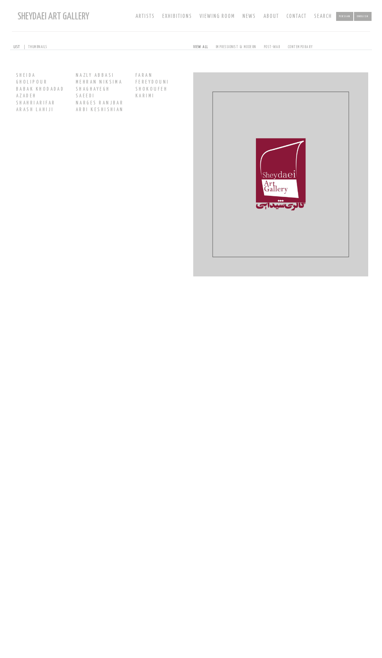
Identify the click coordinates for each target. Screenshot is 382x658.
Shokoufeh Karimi (151, 92)
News (249, 16)
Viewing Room (217, 16)
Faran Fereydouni (152, 79)
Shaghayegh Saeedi (93, 92)
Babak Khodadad (40, 89)
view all (201, 47)
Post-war (272, 47)
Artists (145, 16)
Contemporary (300, 47)
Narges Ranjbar (99, 103)
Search (323, 16)
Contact (296, 16)
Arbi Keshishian (100, 109)
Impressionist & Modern (236, 47)
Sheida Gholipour (31, 79)
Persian (344, 16)
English (363, 16)
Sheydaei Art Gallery (53, 17)
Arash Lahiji (35, 109)
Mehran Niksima (99, 82)
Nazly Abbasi (95, 75)
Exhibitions (177, 16)
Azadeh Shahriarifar (35, 99)
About (271, 16)
